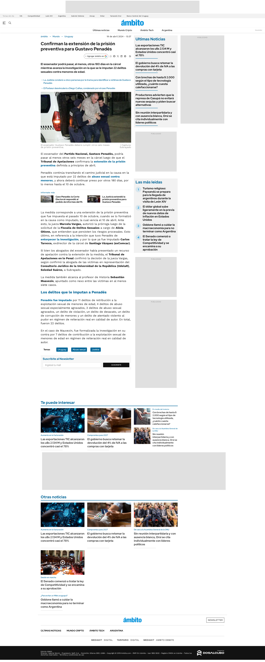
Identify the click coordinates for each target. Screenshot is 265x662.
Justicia (95, 349)
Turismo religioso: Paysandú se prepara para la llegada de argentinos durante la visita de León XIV (157, 195)
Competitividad (34, 16)
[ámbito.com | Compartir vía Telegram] (125, 56)
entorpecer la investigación (59, 239)
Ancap (92, 16)
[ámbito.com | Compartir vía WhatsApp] (111, 56)
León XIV (49, 16)
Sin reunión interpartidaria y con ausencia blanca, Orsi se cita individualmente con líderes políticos (154, 117)
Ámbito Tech (146, 30)
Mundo (56, 36)
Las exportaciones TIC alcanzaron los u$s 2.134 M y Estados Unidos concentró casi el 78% (156, 50)
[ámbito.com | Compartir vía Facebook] (114, 56)
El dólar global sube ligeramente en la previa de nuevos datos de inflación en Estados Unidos (158, 213)
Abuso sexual (79, 349)
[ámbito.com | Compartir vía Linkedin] (121, 56)
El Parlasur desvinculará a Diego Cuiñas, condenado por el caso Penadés (79, 88)
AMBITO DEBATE (158, 640)
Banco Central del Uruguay (137, 16)
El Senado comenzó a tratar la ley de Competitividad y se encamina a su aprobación (156, 243)
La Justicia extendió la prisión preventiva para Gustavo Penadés (114, 199)
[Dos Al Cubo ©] (210, 653)
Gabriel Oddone (77, 16)
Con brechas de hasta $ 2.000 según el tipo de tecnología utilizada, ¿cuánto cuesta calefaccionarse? (155, 82)
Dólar (102, 16)
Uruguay (68, 36)
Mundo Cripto (125, 30)
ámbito (44, 36)
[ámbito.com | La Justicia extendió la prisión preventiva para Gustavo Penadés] (93, 199)
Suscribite (116, 365)
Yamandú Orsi (115, 16)
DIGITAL (102, 640)
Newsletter (258, 30)
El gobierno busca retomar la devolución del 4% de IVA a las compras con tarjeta (155, 66)
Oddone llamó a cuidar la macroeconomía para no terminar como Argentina (159, 228)
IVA (21, 16)
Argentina (62, 16)
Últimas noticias (101, 30)
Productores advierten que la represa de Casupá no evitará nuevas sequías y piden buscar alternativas (156, 100)
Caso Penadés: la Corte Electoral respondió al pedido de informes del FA (69, 199)
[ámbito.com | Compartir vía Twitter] (118, 56)
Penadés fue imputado (56, 300)
